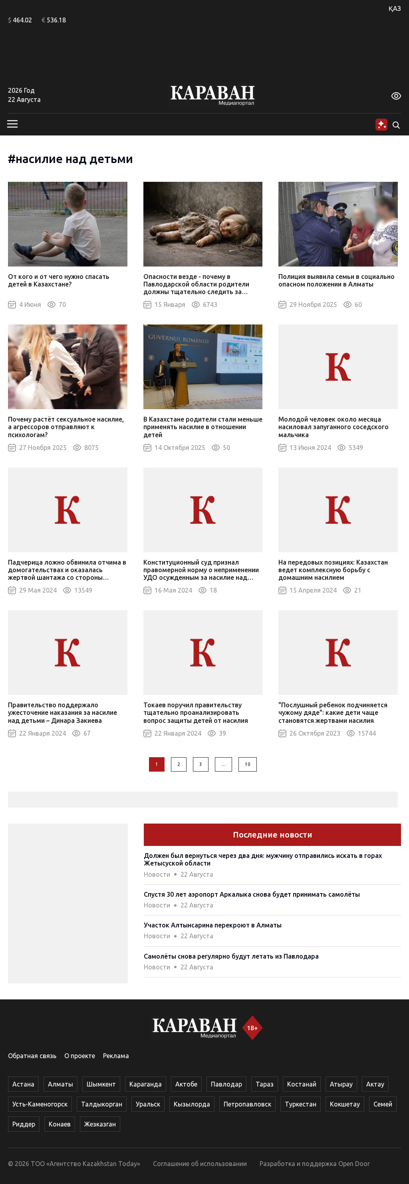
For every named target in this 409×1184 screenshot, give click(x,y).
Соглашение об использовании (200, 1163)
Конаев (60, 1124)
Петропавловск (247, 1104)
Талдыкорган (101, 1104)
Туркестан (300, 1104)
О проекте (79, 1055)
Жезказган (100, 1124)
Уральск (148, 1104)
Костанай (301, 1084)
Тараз (265, 1084)
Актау (375, 1084)
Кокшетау (345, 1104)
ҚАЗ (395, 8)
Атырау (341, 1084)
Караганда (145, 1084)
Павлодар (226, 1084)
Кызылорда (192, 1104)
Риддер (23, 1124)
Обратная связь (32, 1055)
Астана (23, 1084)
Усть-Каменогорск (40, 1104)
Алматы (60, 1084)
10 (247, 764)
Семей (382, 1104)
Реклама (116, 1055)
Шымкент (101, 1084)
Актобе (186, 1084)
